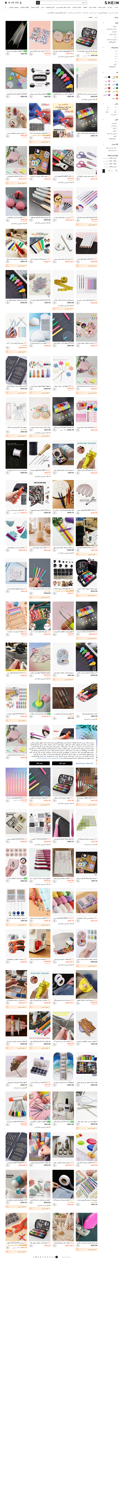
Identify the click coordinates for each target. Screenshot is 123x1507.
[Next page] (33, 1257)
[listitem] (86, 41)
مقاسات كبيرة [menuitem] (92, 7)
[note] (65, 56)
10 (36, 1257)
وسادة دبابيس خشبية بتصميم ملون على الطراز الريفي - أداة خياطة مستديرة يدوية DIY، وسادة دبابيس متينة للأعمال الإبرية (40, 427)
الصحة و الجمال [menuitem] (35, 7)
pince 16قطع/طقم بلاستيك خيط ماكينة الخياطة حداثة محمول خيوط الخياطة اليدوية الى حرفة (63, 51)
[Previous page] (59, 1257)
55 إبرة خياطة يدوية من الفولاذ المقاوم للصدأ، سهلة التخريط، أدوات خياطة (16, 386)
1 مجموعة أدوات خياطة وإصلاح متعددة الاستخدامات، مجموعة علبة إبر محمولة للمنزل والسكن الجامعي (63, 470)
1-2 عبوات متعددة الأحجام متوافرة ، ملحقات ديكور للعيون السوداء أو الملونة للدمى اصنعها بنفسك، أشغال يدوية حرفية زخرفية (39, 51)
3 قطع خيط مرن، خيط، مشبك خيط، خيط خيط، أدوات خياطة (86, 1121)
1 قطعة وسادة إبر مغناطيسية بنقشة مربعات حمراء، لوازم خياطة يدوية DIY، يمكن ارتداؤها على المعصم (16, 217)
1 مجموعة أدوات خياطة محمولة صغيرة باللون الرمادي (63, 673)
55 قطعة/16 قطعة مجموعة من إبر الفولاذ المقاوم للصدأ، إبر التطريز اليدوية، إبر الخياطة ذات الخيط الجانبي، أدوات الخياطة (16, 1162)
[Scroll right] (5, 7)
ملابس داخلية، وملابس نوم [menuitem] (64, 7)
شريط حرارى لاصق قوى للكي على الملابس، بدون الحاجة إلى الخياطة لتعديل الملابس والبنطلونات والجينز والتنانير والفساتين (63, 1000)
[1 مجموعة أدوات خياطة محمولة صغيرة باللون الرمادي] (63, 657)
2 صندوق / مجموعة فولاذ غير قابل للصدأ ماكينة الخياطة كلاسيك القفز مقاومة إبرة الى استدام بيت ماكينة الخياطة (16, 918)
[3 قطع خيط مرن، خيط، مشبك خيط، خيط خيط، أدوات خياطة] (86, 1105)
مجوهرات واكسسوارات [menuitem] (12, 7)
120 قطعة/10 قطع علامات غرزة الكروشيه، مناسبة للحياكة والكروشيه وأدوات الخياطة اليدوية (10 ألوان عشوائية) (63, 427)
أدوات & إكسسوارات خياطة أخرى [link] (56, 12)
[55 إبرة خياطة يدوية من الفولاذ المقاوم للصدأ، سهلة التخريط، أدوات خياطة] (16, 370)
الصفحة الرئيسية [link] (113, 12)
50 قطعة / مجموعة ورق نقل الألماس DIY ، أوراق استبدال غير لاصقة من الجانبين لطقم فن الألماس (63, 959)
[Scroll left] (8, 7)
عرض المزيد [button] (112, 42)
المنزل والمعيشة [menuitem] (50, 7)
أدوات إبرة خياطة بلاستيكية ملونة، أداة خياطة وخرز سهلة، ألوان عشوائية (40, 588)
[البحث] (38, 3)
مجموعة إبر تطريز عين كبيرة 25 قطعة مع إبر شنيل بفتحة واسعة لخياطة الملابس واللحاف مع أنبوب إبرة (86, 94)
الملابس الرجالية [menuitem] (76, 7)
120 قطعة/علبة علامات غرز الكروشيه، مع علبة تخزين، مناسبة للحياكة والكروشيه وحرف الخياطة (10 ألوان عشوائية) (86, 631)
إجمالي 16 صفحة (66, 1257)
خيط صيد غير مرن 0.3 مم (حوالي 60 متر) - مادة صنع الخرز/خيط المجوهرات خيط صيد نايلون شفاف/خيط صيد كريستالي (16, 470)
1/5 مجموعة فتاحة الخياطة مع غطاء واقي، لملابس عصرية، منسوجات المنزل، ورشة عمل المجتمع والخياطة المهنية (40, 217)
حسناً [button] (103, 171)
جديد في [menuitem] (109, 7)
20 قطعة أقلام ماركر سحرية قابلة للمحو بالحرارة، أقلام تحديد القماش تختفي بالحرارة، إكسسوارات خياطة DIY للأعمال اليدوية (86, 300)
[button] (9, 3)
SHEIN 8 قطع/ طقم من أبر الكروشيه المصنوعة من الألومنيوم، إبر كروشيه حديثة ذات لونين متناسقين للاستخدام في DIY (16, 798)
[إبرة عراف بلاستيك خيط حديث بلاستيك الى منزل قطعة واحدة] (86, 1227)
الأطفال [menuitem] (85, 7)
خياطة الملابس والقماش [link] (74, 12)
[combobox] (91, 17)
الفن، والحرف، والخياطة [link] (90, 12)
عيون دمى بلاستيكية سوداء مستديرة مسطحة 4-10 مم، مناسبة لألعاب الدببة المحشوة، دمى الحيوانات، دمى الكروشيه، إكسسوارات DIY (63, 217)
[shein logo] (112, 2)
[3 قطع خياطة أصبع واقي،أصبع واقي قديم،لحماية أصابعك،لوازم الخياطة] (16, 1066)
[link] (17, 2)
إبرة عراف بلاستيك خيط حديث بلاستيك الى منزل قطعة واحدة (86, 1243)
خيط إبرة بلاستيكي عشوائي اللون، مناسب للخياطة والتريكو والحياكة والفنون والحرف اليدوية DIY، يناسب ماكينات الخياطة (16, 300)
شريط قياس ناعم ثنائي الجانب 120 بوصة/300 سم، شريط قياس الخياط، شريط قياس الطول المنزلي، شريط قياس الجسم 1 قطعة (63, 300)
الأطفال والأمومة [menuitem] (24, 7)
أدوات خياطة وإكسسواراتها (90, 714)
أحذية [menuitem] (42, 7)
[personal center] (21, 3)
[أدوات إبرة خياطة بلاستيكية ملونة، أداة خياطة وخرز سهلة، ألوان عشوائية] (40, 573)
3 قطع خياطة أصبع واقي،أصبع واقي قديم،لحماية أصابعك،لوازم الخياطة (16, 1082)
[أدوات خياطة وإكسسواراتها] (86, 698)
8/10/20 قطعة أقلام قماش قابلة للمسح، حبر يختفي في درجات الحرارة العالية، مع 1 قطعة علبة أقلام (86, 217)
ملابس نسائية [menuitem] (102, 7)
